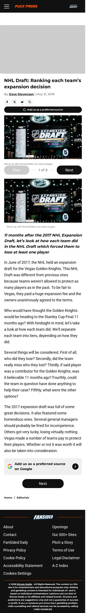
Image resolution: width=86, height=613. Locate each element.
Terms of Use (63, 550)
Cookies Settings (17, 573)
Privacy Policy (14, 550)
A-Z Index (60, 565)
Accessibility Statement (23, 565)
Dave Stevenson (21, 94)
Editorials (23, 497)
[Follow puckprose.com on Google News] (75, 466)
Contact (9, 534)
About (8, 527)
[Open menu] (6, 6)
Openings (60, 527)
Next (69, 170)
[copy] (30, 102)
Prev (16, 170)
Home (8, 497)
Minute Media (24, 584)
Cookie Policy (14, 558)
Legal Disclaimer (66, 558)
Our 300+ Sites (64, 534)
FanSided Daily (15, 542)
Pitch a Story (62, 542)
